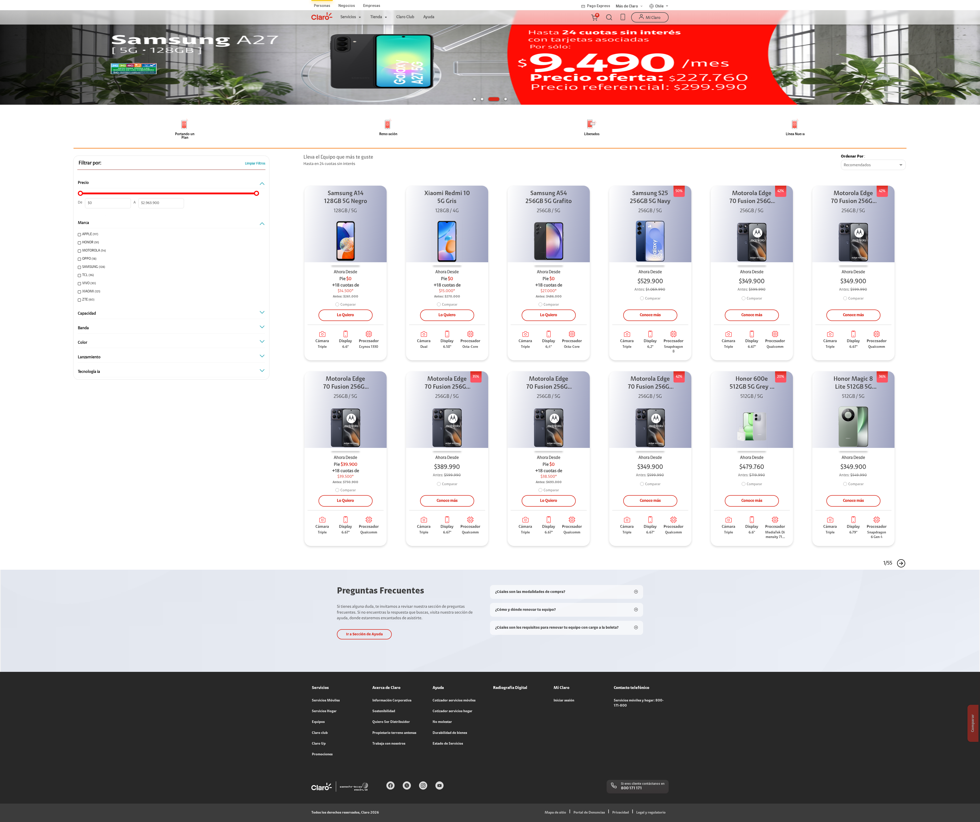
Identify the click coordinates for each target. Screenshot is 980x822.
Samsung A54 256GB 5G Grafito (548, 197)
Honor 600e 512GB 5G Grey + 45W (752, 383)
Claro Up (319, 744)
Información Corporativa (391, 700)
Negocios (346, 6)
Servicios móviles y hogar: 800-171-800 (639, 703)
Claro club (320, 733)
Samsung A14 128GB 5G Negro (345, 197)
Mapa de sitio (555, 813)
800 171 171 (631, 788)
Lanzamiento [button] (89, 357)
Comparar (348, 305)
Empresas (371, 6)
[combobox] (873, 165)
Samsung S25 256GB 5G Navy (650, 197)
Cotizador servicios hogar (452, 711)
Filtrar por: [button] (90, 163)
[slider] (80, 193)
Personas (322, 6)
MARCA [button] (83, 223)
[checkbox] (169, 234)
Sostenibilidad (383, 711)
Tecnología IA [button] (89, 372)
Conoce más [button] (650, 315)
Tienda (376, 17)
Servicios (348, 17)
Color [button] (82, 343)
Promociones (322, 754)
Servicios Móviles (326, 700)
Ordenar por (852, 156)
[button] (594, 17)
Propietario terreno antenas (394, 733)
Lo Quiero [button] (345, 315)
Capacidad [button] (87, 314)
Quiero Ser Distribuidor (391, 722)
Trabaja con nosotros (388, 744)
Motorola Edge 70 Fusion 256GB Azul (751, 198)
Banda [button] (83, 328)
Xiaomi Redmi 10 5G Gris (447, 197)
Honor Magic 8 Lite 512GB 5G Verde (853, 383)
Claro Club (405, 17)
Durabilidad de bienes (450, 733)
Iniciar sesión (564, 700)
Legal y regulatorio (651, 813)
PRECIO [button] (83, 183)
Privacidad (620, 813)
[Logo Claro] (321, 16)
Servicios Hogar (324, 711)
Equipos (318, 722)
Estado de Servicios (448, 744)
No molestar (442, 722)
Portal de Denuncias (589, 813)
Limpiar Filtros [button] (255, 163)
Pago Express (598, 6)
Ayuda (428, 17)
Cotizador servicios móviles (454, 700)
